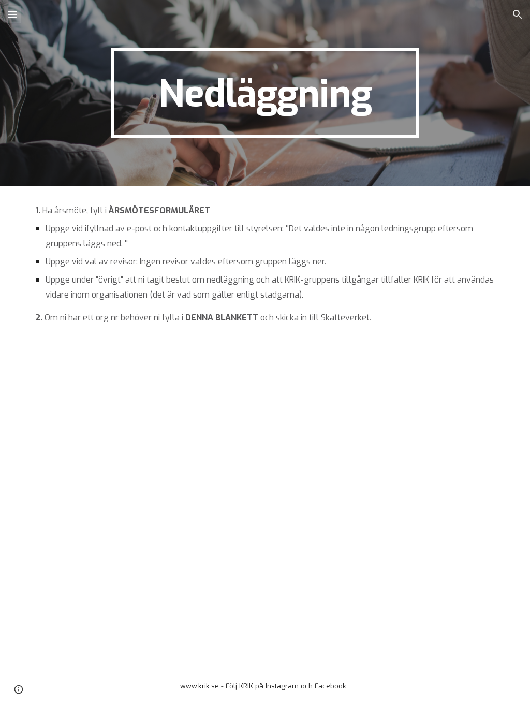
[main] (265, 93)
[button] (12, 14)
